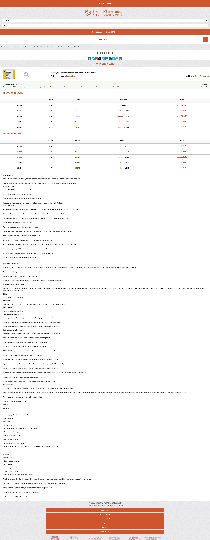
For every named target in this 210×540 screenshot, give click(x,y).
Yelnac (119, 87)
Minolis (93, 87)
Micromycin (67, 87)
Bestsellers (105, 514)
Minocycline (70, 76)
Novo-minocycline (110, 87)
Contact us (105, 531)
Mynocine (99, 87)
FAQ (105, 523)
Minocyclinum (85, 87)
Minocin (22, 84)
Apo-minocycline (29, 87)
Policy (105, 527)
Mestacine (59, 87)
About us (105, 510)
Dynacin (46, 87)
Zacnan (124, 87)
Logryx (52, 87)
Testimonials (105, 519)
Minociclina (76, 87)
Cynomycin (39, 87)
